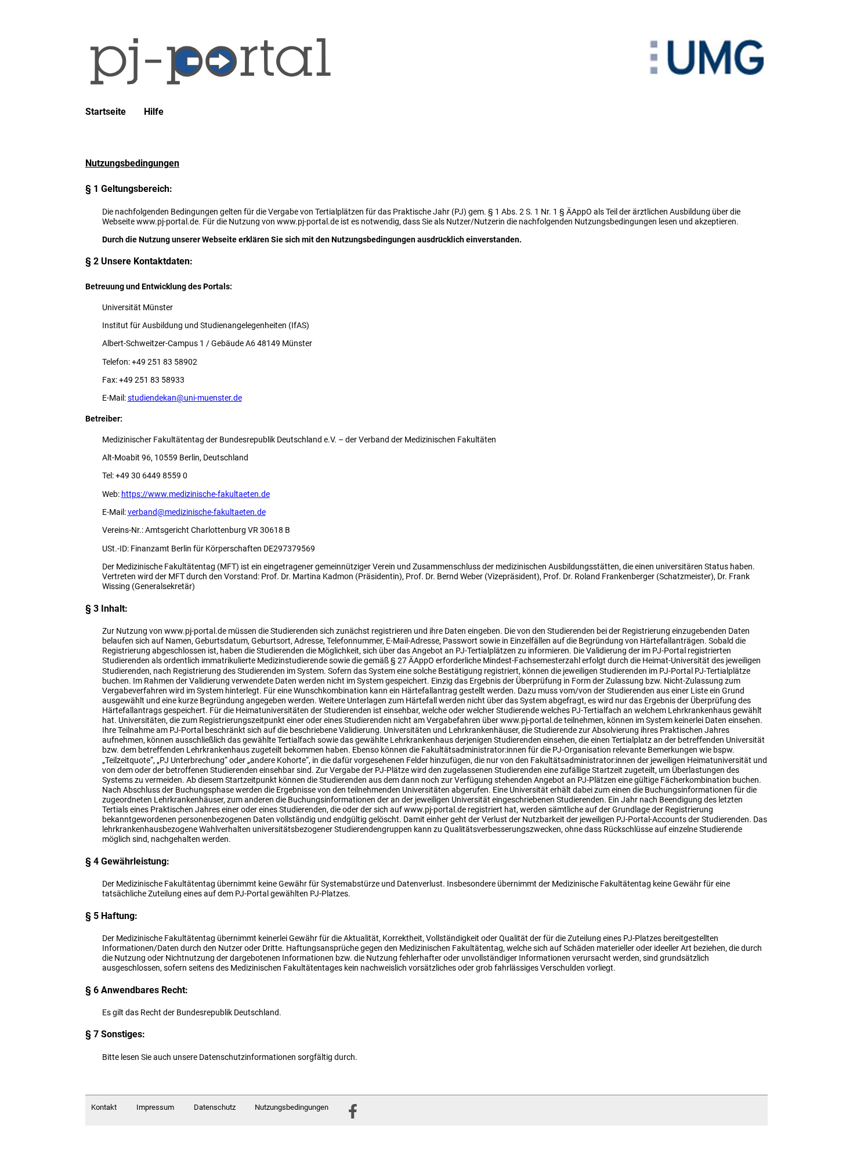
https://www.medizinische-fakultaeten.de (195, 494)
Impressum (155, 1107)
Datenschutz (215, 1107)
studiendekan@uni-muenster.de (185, 397)
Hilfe (154, 112)
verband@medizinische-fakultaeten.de (197, 512)
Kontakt (104, 1107)
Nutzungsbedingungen (291, 1107)
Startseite (105, 112)
